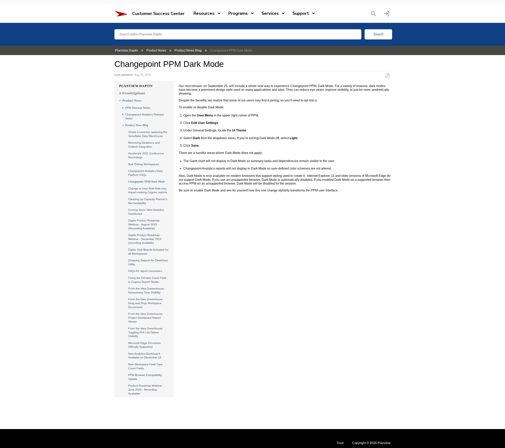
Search (378, 34)
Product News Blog (188, 50)
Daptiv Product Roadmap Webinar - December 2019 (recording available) (144, 238)
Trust (340, 443)
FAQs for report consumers (145, 271)
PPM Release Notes (137, 107)
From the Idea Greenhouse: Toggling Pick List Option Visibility (145, 332)
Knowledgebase (133, 93)
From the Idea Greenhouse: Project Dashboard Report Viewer (145, 317)
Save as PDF (387, 75)
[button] (373, 13)
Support (301, 13)
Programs (238, 13)
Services (270, 13)
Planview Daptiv (127, 50)
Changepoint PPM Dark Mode (146, 181)
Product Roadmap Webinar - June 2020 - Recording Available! (146, 389)
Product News (156, 50)
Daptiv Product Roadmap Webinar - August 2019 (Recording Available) (144, 224)
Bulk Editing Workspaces (143, 164)
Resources (203, 13)
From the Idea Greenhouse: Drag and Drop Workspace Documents (145, 303)
